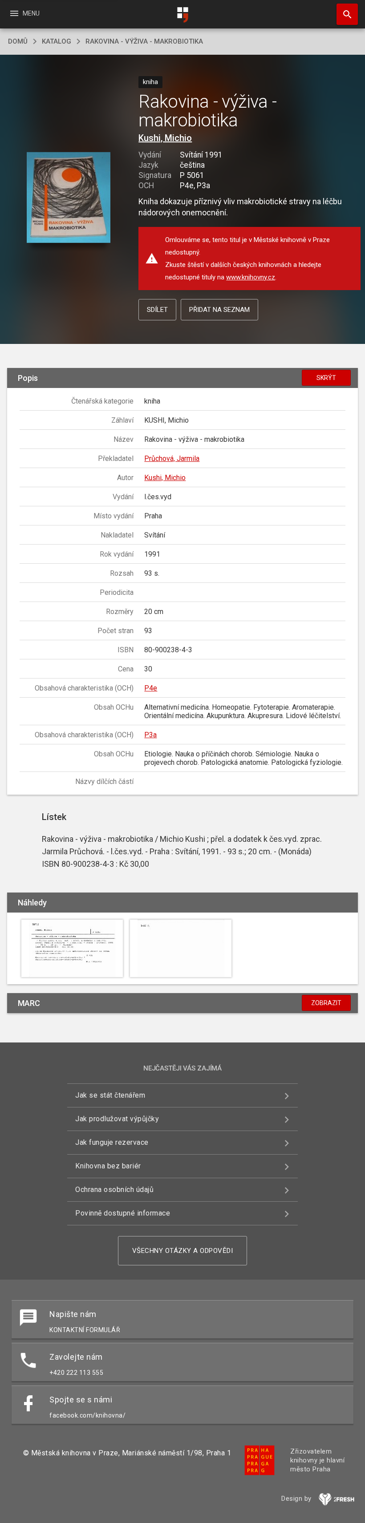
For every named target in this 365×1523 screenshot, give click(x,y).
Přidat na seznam (219, 310)
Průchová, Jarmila (171, 458)
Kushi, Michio (165, 138)
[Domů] (182, 15)
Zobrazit (326, 1002)
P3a (150, 735)
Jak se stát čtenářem (110, 1095)
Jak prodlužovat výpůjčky (117, 1119)
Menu (24, 13)
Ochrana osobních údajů (114, 1189)
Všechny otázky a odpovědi (182, 1251)
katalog (56, 41)
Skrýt (326, 377)
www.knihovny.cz (250, 277)
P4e (150, 688)
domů (18, 41)
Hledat (344, 14)
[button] (68, 198)
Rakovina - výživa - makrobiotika (144, 41)
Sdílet (157, 310)
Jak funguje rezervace (112, 1142)
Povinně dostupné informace (122, 1213)
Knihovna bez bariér (108, 1166)
